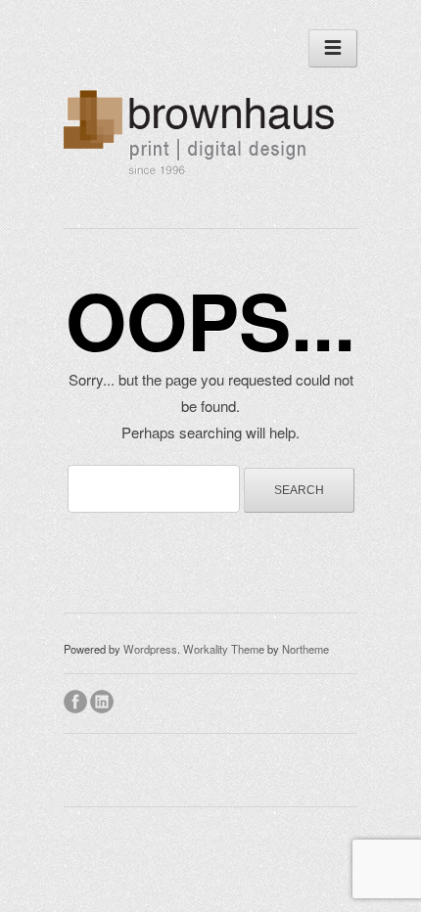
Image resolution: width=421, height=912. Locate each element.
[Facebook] (77, 698)
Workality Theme (223, 649)
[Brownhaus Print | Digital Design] (204, 176)
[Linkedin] (103, 698)
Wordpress (150, 649)
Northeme (305, 649)
